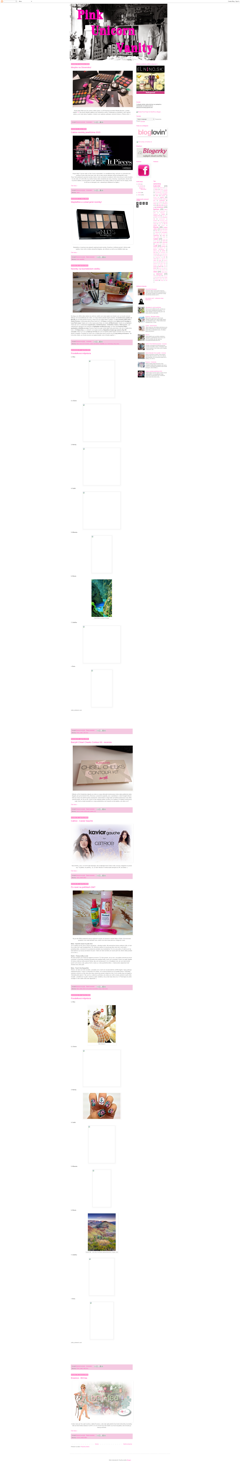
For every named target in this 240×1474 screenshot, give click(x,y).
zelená (165, 278)
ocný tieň (156, 242)
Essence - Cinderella (151, 362)
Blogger (129, 1460)
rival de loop (110, 343)
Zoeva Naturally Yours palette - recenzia (156, 353)
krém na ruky (158, 222)
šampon (155, 265)
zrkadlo (162, 280)
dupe (159, 205)
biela (157, 195)
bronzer (155, 197)
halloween (162, 212)
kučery (160, 223)
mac (156, 230)
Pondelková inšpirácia (81, 353)
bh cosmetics (86, 343)
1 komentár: (89, 341)
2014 (139, 194)
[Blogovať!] (97, 122)
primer (163, 250)
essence (97, 343)
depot (159, 203)
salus (160, 260)
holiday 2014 (156, 216)
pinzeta (155, 247)
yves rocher (164, 277)
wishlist (158, 277)
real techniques (161, 252)
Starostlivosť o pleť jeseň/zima (153, 307)
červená (155, 202)
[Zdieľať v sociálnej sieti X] (99, 122)
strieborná (155, 263)
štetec (159, 266)
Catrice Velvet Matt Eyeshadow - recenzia (156, 344)
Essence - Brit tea (79, 1378)
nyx (106, 343)
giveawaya (163, 211)
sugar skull (162, 263)
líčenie (77, 732)
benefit (165, 192)
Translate (142, 121)
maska (156, 233)
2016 (139, 184)
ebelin (81, 988)
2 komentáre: (89, 122)
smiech (164, 261)
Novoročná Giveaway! (151, 289)
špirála (154, 266)
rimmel (158, 255)
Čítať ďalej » (74, 185)
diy (155, 205)
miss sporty (156, 237)
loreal (77, 259)
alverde (161, 187)
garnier (156, 211)
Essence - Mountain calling (152, 316)
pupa (154, 252)
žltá (166, 280)
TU (78, 112)
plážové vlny (162, 247)
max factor (163, 233)
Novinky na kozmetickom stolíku (85, 269)
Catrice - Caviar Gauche (82, 821)
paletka (91, 811)
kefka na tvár (86, 988)
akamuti (155, 187)
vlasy (100, 988)
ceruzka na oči (156, 198)
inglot (163, 215)
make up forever (163, 230)
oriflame (163, 244)
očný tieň (165, 242)
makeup (157, 232)
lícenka (163, 225)
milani (163, 235)
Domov (97, 1444)
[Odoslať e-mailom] (95, 122)
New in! (147, 334)
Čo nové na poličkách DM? (83, 887)
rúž (164, 257)
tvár (95, 811)
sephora (165, 260)
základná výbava (158, 278)
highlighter (155, 214)
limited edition (83, 877)
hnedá (81, 811)
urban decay (164, 272)
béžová (156, 194)
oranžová (157, 244)
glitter (154, 212)
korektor (155, 220)
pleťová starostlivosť (93, 988)
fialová (165, 209)
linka (161, 229)
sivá (155, 261)
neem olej (165, 239)
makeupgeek (164, 232)
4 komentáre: (89, 190)
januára (141, 186)
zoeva (117, 343)
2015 (139, 192)
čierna (160, 202)
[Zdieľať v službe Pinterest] (102, 122)
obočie (164, 240)
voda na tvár (105, 988)
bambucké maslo (158, 190)
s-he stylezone (162, 258)
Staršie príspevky (127, 1444)
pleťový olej (156, 250)
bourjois (163, 195)
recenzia (155, 254)
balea (77, 343)
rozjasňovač (157, 257)
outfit (84, 732)
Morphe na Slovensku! (81, 67)
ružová (155, 258)
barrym (81, 343)
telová (154, 268)
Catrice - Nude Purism (151, 325)
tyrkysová (164, 269)
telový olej (161, 268)
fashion (156, 209)
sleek (159, 261)
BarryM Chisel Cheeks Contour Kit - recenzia (91, 742)
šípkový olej (162, 265)
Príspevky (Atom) (85, 1446)
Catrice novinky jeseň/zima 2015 (85, 132)
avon (166, 187)
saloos (154, 260)
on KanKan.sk (148, 141)
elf (94, 343)
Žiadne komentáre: (90, 257)
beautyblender (158, 192)
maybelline (82, 259)
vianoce (159, 274)
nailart (81, 732)
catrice (78, 192)
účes (87, 732)
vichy (114, 343)
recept (160, 254)
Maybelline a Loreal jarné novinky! (86, 202)
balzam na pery (163, 189)
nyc (155, 240)
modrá (164, 237)
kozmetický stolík (163, 220)
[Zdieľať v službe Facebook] (101, 122)
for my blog (141, 141)
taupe (164, 266)
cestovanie (162, 200)
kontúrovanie (87, 811)
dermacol (165, 203)
